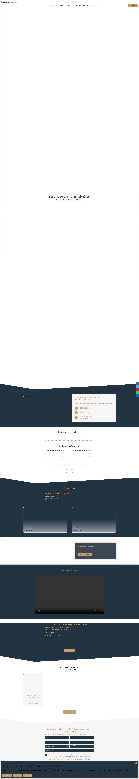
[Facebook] (67, 471)
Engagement (82, 5)
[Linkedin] (72, 471)
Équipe (88, 5)
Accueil (51, 5)
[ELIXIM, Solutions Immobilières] (11, 6)
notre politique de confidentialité (64, 772)
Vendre (62, 5)
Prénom (48, 738)
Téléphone (73, 742)
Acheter (56, 5)
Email (47, 742)
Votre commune (50, 746)
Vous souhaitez (73, 745)
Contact (94, 5)
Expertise (75, 5)
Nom (72, 738)
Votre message (49, 750)
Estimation (68, 5)
